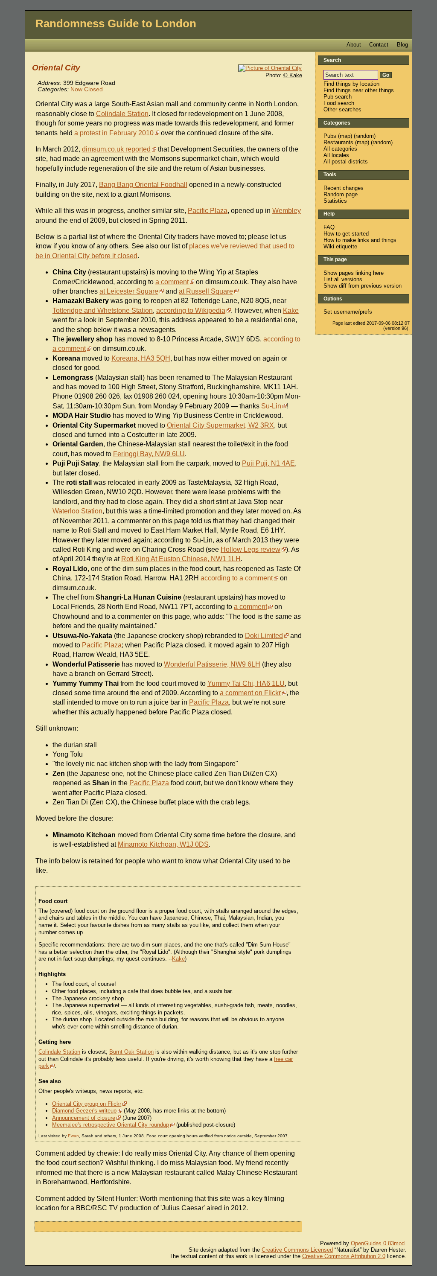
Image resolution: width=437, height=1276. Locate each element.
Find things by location (351, 84)
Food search (338, 103)
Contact (378, 44)
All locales (336, 155)
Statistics (335, 201)
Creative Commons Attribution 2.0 (343, 1256)
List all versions (342, 279)
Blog (402, 44)
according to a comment (237, 578)
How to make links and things (359, 240)
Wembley (286, 210)
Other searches (342, 109)
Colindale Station (122, 113)
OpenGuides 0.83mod (378, 1243)
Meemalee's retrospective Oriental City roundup (110, 1125)
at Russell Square (206, 291)
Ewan (73, 1135)
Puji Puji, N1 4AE (268, 463)
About (354, 44)
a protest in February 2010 (114, 133)
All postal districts (345, 161)
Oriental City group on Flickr (86, 1104)
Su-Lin (271, 406)
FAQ (329, 227)
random (364, 136)
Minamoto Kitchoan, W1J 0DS (163, 844)
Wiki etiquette (340, 246)
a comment (172, 281)
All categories (340, 149)
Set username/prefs (347, 312)
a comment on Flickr (250, 692)
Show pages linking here (353, 273)
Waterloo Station (77, 511)
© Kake (292, 75)
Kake (291, 310)
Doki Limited (264, 635)
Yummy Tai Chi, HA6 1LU (246, 683)
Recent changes (343, 188)
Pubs (329, 136)
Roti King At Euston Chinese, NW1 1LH (181, 558)
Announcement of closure (83, 1118)
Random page (340, 194)
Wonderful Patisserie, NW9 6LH (212, 664)
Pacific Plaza (207, 210)
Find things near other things (358, 90)
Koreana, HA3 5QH (140, 358)
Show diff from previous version (362, 286)
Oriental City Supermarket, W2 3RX (220, 425)
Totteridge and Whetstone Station (102, 310)
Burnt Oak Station (131, 1052)
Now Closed (86, 89)
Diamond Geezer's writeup (84, 1110)
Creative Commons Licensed (297, 1250)
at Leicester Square (128, 291)
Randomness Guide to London (115, 23)
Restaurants (338, 142)
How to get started (346, 233)
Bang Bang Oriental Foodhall (143, 184)
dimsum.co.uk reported (116, 149)
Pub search (337, 96)
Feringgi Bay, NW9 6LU (149, 453)
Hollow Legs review (250, 549)
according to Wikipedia (190, 310)
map (345, 136)
